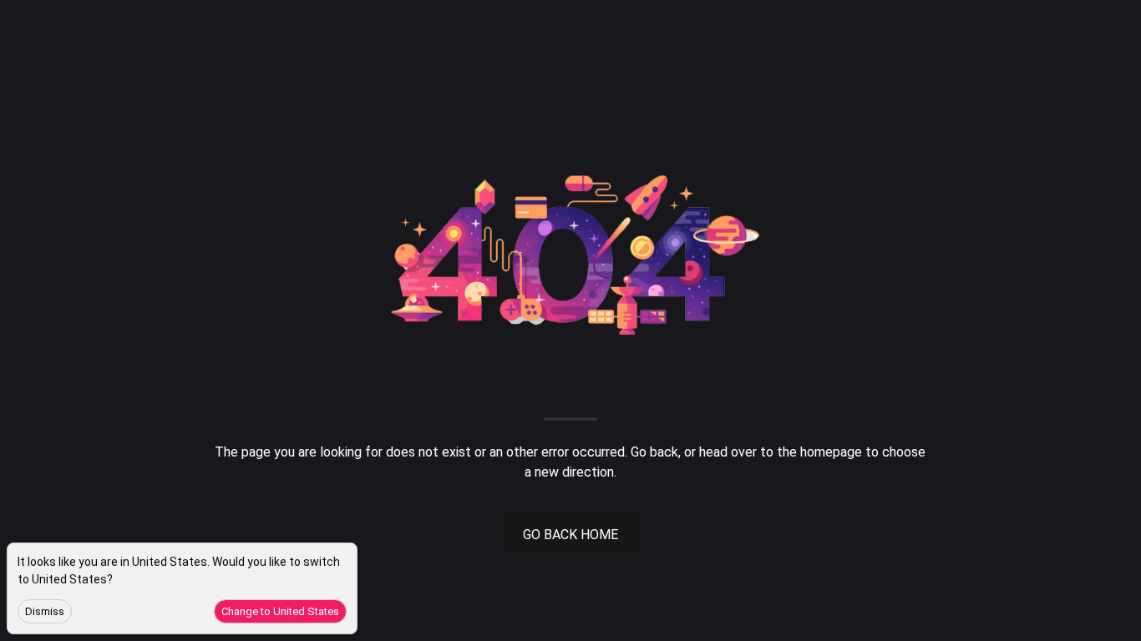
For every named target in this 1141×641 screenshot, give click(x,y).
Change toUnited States (280, 611)
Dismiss (44, 611)
